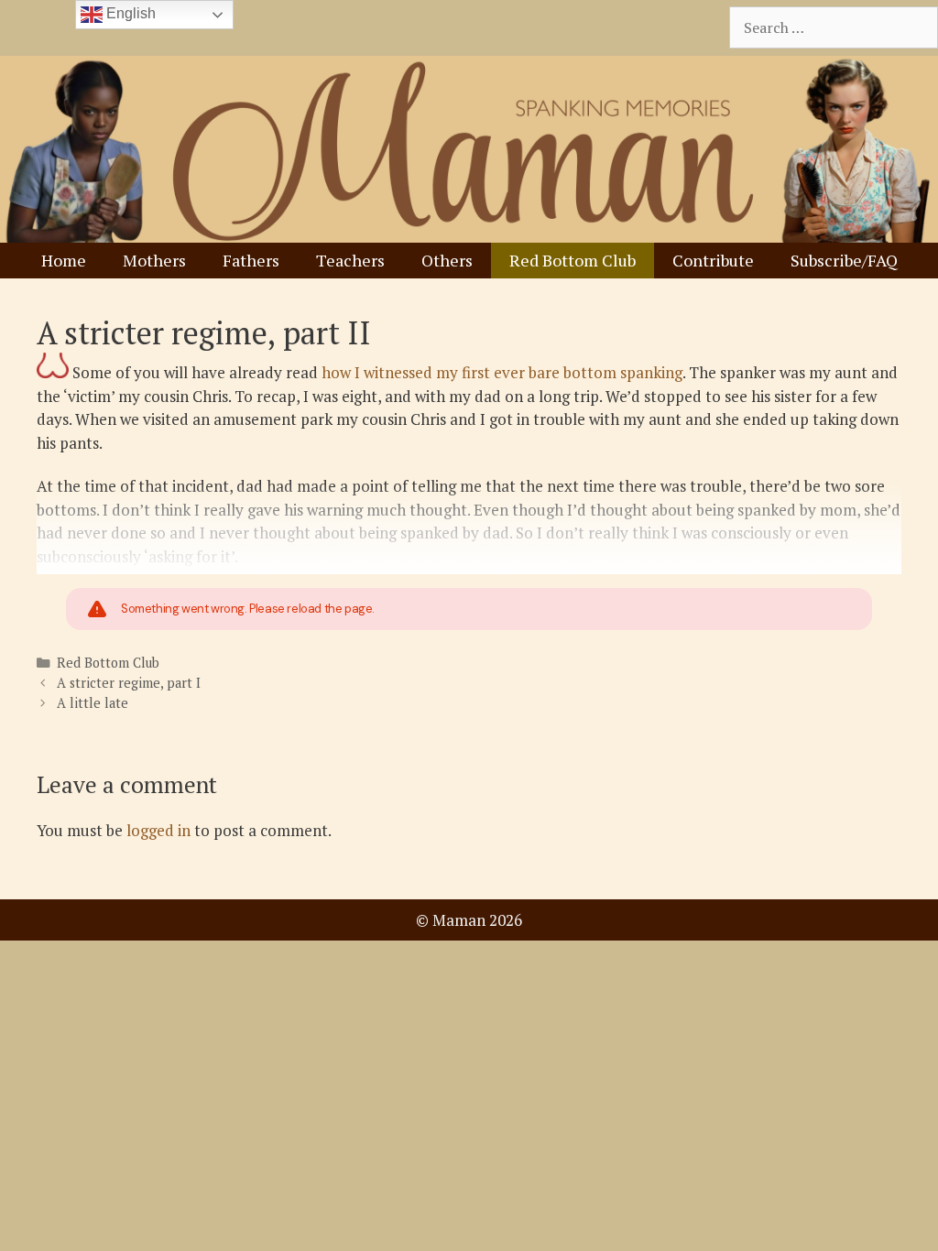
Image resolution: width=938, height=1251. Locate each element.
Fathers (251, 260)
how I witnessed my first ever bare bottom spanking (502, 372)
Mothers (154, 260)
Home (63, 260)
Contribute (713, 260)
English (129, 13)
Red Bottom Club (572, 260)
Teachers (350, 260)
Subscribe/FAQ (844, 260)
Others (447, 260)
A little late (92, 703)
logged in (158, 830)
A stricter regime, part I (129, 682)
